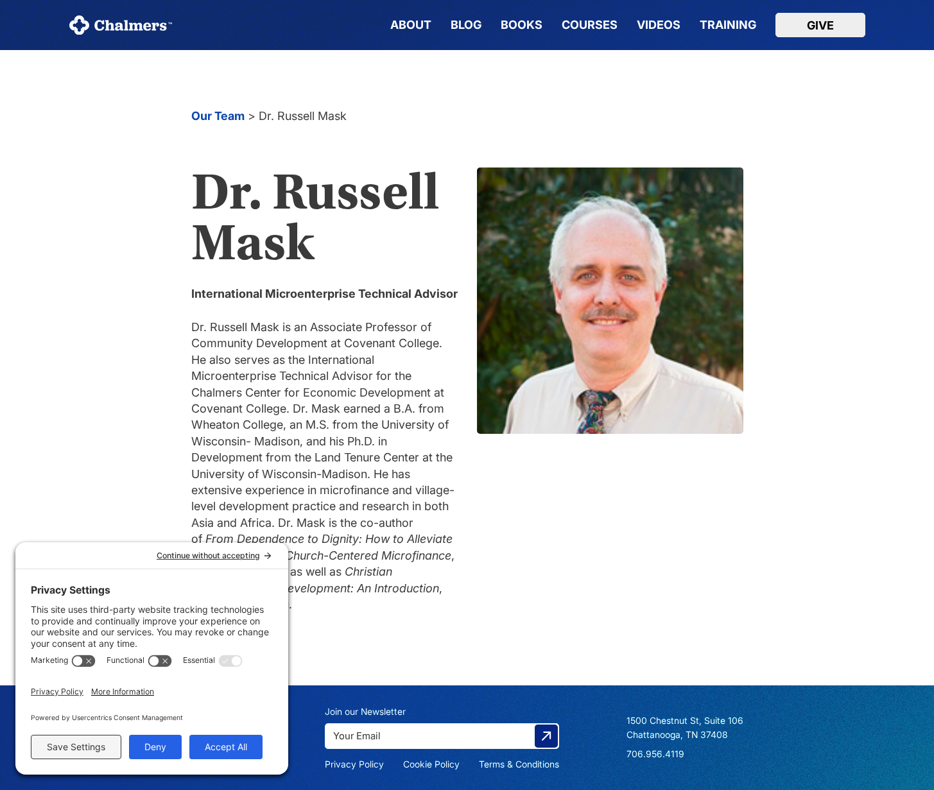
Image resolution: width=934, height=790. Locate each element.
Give (820, 25)
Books (521, 25)
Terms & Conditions (519, 764)
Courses (590, 25)
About (410, 25)
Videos (658, 25)
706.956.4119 (655, 753)
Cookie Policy (431, 764)
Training (728, 25)
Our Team (218, 115)
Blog (466, 25)
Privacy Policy (354, 764)
